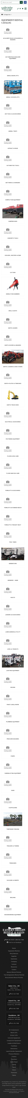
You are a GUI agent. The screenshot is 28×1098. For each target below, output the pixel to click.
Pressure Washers (14, 1054)
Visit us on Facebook (15, 942)
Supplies (14, 956)
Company (14, 961)
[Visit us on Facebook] (25, 2)
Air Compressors (14, 1030)
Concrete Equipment (14, 1038)
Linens (14, 1064)
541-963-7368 (15, 1008)
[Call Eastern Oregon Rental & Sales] (18, 8)
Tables (14, 1075)
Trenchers (14, 1059)
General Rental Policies (14, 972)
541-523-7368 (15, 994)
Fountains (14, 1072)
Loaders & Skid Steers (14, 1043)
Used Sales (14, 959)
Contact (14, 964)
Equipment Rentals (14, 951)
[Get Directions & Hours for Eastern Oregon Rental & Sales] (20, 8)
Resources (14, 967)
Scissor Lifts (14, 1035)
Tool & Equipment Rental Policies (14, 975)
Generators (14, 1048)
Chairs (14, 1070)
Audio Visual (14, 1062)
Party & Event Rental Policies (14, 977)
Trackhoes (14, 1046)
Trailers (14, 1056)
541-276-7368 (15, 1023)
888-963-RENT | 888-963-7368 (15, 939)
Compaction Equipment (14, 1040)
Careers (14, 969)
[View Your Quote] (22, 8)
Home (14, 948)
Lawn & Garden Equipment (14, 1051)
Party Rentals (14, 953)
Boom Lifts (14, 1032)
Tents (14, 1067)
